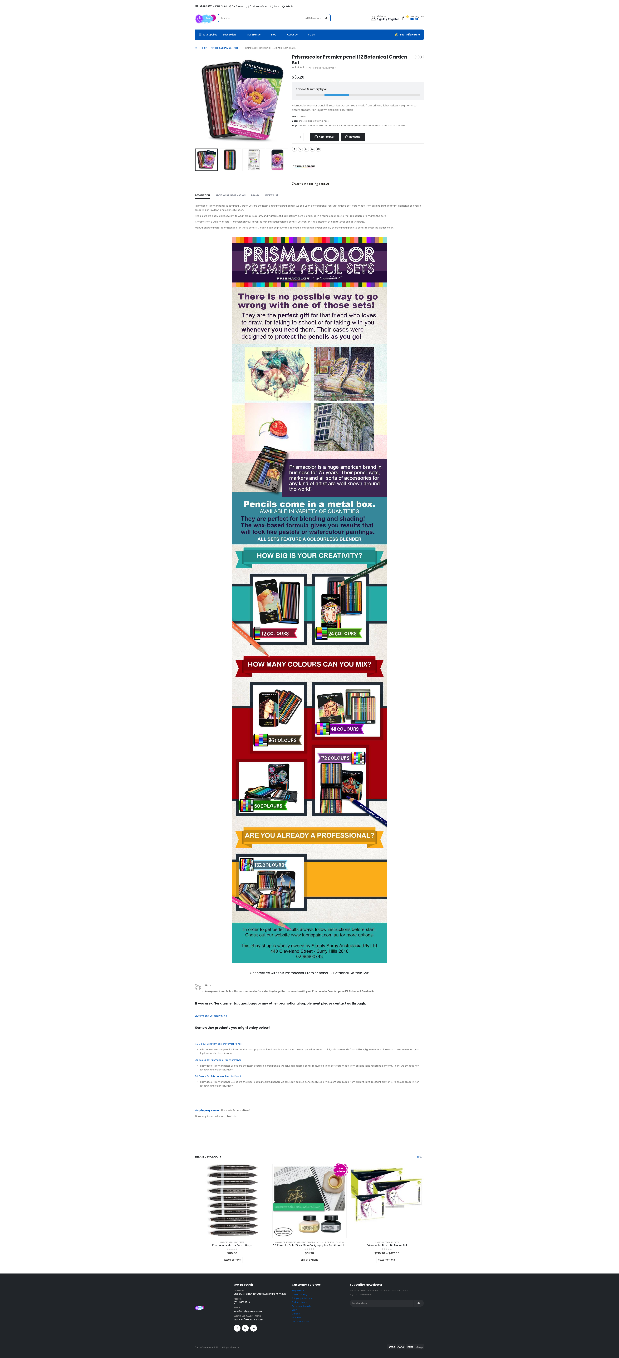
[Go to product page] (232, 1201)
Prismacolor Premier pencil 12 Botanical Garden (331, 125)
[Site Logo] (205, 19)
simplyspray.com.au (207, 1110)
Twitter (300, 149)
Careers (296, 1313)
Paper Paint (326, 1242)
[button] (195, 100)
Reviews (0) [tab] (271, 195)
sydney (401, 125)
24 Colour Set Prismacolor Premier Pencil (218, 1076)
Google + (312, 149)
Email (318, 149)
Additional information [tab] (231, 195)
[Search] (326, 18)
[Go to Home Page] (196, 48)
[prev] (417, 57)
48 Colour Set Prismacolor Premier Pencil (218, 1043)
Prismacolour (390, 125)
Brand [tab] (255, 195)
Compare (324, 184)
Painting (311, 1242)
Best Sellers (229, 34)
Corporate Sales (300, 1321)
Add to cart (327, 137)
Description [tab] (202, 195)
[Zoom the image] (199, 1307)
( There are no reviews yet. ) (321, 67)
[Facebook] (237, 1328)
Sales (311, 34)
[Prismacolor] (304, 167)
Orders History (299, 1302)
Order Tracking (299, 1294)
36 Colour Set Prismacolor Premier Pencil (218, 1060)
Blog (273, 34)
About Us (292, 34)
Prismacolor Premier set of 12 (369, 125)
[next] (421, 57)
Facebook (294, 149)
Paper (326, 120)
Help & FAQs (298, 1290)
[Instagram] (245, 1328)
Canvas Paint (281, 1242)
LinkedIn (306, 149)
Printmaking (338, 1242)
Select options (232, 1260)
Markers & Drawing (314, 120)
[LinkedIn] (253, 1328)
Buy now (354, 137)
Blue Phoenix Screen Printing (211, 1015)
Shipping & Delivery (302, 1298)
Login (294, 1309)
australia (302, 125)
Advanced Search (301, 1306)
